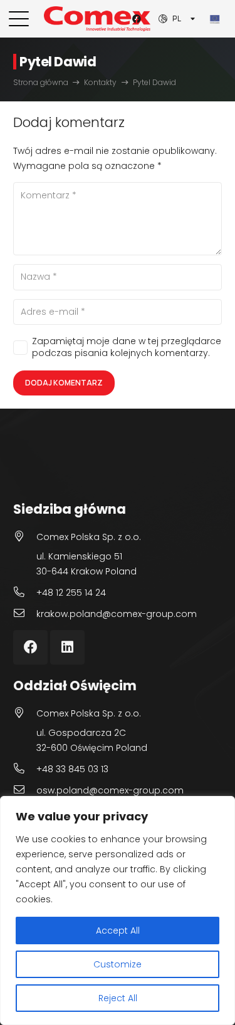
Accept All (118, 930)
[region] (117, 910)
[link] (19, 19)
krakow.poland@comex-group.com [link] (116, 614)
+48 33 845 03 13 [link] (72, 769)
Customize (117, 964)
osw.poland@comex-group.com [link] (110, 790)
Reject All (117, 998)
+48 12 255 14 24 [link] (71, 592)
